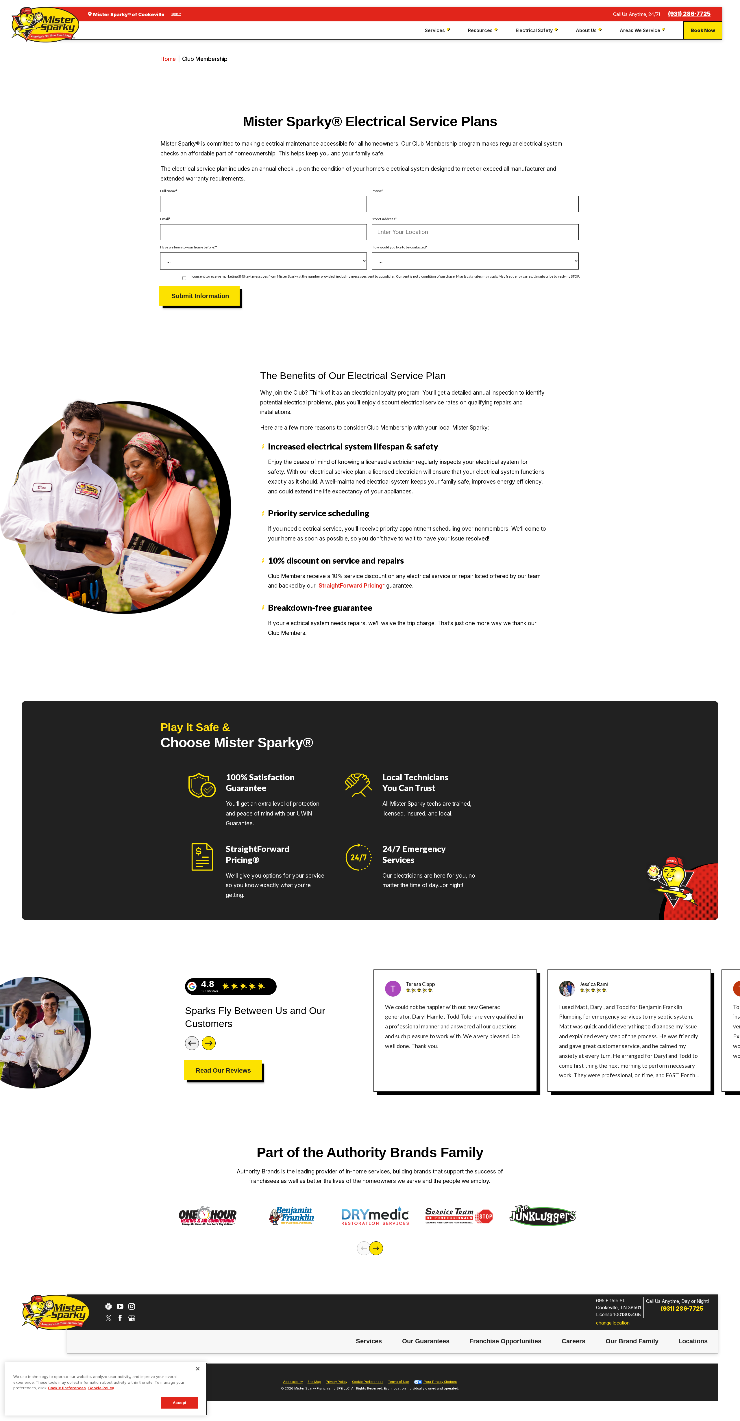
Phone (377, 191)
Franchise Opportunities (505, 1341)
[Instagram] (131, 1306)
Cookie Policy (101, 1387)
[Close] (197, 1368)
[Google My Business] (131, 1318)
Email (164, 219)
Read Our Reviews (223, 1070)
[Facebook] (120, 1318)
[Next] (209, 1043)
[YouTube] (120, 1306)
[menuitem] (438, 30)
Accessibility (293, 1382)
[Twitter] (108, 1318)
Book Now (703, 30)
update (176, 14)
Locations (693, 1341)
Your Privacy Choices (440, 1382)
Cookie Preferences (67, 1387)
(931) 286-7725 (689, 14)
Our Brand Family (632, 1341)
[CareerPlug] (108, 1306)
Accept (179, 1402)
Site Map (314, 1382)
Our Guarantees (425, 1341)
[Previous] (192, 1043)
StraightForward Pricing (352, 585)
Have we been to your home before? (188, 247)
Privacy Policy (336, 1382)
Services (369, 1341)
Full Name (168, 191)
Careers (573, 1341)
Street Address (383, 219)
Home (168, 58)
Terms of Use (398, 1382)
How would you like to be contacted (399, 247)
